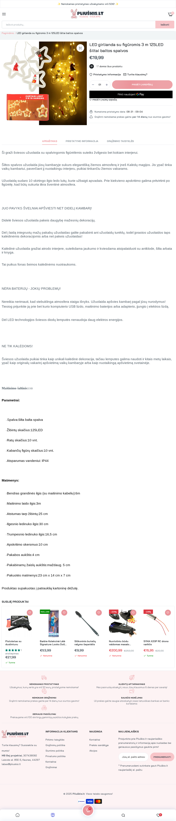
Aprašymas (49, 141)
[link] (30, 613)
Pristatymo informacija (82, 141)
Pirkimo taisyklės (55, 739)
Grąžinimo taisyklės (120, 141)
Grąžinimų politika (55, 745)
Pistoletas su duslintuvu (13, 643)
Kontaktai (51, 761)
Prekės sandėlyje (99, 745)
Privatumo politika (55, 756)
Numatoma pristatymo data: (110, 111)
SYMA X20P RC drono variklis (156, 643)
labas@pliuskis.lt (11, 764)
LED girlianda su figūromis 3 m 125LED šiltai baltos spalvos (126, 47)
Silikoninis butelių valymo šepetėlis (85, 643)
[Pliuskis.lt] (87, 14)
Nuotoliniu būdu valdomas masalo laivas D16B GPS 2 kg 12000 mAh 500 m (121, 643)
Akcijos (93, 750)
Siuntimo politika (55, 750)
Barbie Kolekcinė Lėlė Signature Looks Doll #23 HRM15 (52, 643)
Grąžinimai (51, 767)
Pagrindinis (8, 33)
